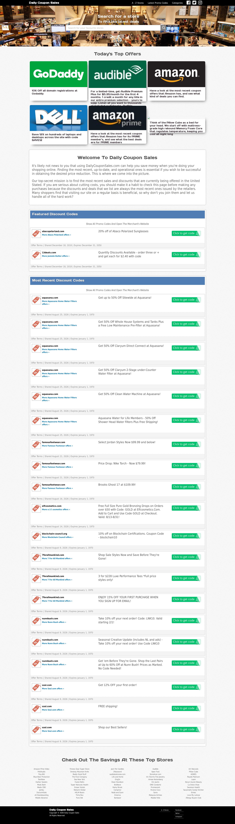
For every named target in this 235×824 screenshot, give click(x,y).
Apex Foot (155, 772)
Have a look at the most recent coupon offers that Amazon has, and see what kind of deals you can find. (175, 93)
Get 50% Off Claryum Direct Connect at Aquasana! (131, 345)
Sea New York (79, 779)
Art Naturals (193, 769)
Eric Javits (155, 782)
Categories (177, 3)
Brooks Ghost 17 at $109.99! (117, 484)
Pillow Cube (193, 772)
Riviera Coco (155, 790)
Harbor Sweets (41, 782)
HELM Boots (79, 792)
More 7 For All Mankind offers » (57, 558)
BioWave (117, 785)
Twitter (177, 813)
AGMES (193, 774)
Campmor (117, 790)
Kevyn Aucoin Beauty (193, 782)
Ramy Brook (117, 787)
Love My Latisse (193, 795)
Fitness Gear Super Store (79, 769)
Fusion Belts (79, 782)
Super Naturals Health (79, 785)
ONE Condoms (155, 785)
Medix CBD (41, 787)
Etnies (193, 792)
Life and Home (117, 777)
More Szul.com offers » (53, 688)
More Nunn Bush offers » (54, 622)
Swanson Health (193, 787)
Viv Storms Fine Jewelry (155, 777)
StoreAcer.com (155, 774)
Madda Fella (155, 798)
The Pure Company (79, 777)
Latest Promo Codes (158, 3)
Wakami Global (79, 790)
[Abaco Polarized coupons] (36, 233)
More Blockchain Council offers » (57, 537)
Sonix (155, 792)
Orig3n (117, 779)
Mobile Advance (41, 798)
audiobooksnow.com (117, 774)
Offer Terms (37, 245)
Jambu (41, 790)
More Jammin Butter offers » (55, 256)
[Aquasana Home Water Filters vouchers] (36, 300)
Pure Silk (79, 798)
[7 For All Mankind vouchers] (36, 557)
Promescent (155, 787)
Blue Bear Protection (41, 777)
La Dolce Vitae (193, 785)
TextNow (41, 779)
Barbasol (117, 798)
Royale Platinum (193, 777)
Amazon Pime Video (41, 769)
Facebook (178, 810)
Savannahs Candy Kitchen (193, 790)
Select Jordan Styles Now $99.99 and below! (126, 442)
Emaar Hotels (79, 787)
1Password (117, 772)
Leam (193, 779)
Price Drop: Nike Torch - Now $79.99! (122, 463)
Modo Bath (41, 785)
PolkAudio (41, 772)
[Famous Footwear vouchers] (36, 444)
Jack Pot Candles (117, 769)
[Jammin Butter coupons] (36, 255)
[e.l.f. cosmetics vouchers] (36, 508)
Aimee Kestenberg (155, 779)
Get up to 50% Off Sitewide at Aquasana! (124, 297)
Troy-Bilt (41, 774)
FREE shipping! (108, 706)
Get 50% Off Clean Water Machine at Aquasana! (129, 394)
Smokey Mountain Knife (79, 772)
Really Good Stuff (79, 774)
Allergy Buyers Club (193, 798)
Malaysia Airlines (155, 795)
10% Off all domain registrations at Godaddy (54, 92)
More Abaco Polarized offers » (56, 235)
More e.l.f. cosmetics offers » (56, 509)
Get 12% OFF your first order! (117, 685)
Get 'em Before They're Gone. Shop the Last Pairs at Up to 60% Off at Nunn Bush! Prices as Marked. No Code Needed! (130, 664)
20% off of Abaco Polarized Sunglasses (123, 231)
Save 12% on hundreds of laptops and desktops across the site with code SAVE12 (56, 137)
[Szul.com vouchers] (36, 687)
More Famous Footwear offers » (57, 446)
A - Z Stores (138, 3)
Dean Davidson (117, 782)
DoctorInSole (42, 792)
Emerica (117, 795)
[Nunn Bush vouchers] (36, 621)
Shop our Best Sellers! (112, 727)
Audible (155, 769)
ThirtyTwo (79, 795)
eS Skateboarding (41, 795)
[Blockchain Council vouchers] (36, 536)
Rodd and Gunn (117, 792)
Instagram (178, 816)
